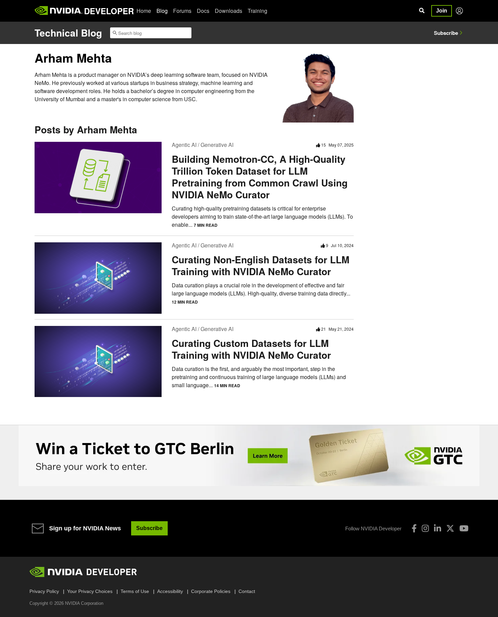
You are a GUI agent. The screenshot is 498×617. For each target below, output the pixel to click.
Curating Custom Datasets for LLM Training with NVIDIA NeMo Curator (251, 349)
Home (144, 11)
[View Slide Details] (249, 455)
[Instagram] (425, 528)
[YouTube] (464, 528)
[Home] (58, 11)
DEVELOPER (109, 11)
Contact (246, 591)
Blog (162, 11)
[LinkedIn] (437, 528)
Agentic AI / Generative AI (202, 145)
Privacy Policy (44, 591)
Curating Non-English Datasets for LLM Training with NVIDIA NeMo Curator (260, 265)
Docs (203, 11)
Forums (182, 11)
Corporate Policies (210, 591)
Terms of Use (135, 591)
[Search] (421, 11)
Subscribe (446, 33)
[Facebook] (414, 528)
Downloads (228, 11)
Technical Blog (68, 33)
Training (257, 11)
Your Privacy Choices (89, 591)
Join (441, 11)
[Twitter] (450, 528)
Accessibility (170, 591)
